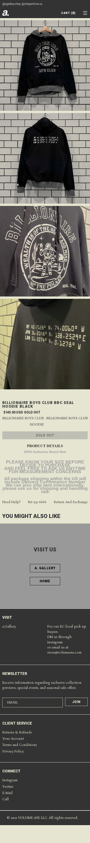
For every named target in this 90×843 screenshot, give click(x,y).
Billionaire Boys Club (23, 418)
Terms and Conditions (19, 745)
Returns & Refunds (17, 732)
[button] (85, 13)
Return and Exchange (71, 502)
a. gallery (45, 568)
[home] (5, 13)
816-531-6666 (37, 502)
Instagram (10, 780)
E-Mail (7, 793)
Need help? (11, 502)
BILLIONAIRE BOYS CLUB (67, 418)
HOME (45, 581)
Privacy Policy (13, 751)
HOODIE (37, 425)
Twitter (7, 786)
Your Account (13, 738)
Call (5, 799)
